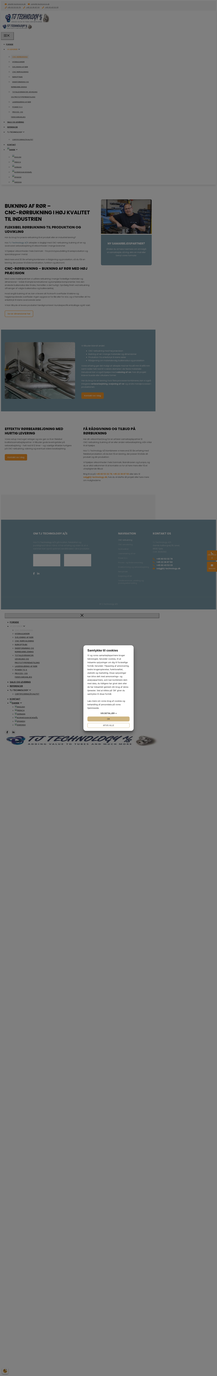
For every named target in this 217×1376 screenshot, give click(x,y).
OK (108, 719)
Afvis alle (108, 725)
